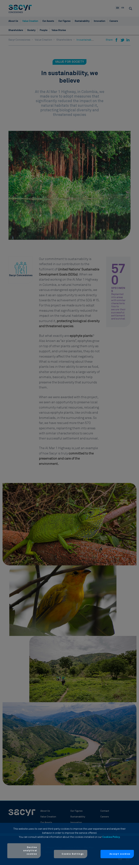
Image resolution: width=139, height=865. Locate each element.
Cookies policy (111, 837)
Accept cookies (120, 854)
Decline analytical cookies (30, 850)
